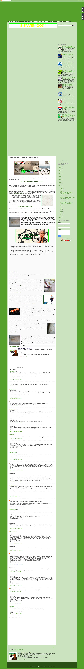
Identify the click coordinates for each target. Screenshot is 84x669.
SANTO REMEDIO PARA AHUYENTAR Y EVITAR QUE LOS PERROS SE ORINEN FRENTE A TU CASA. (68, 116)
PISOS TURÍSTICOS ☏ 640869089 (63, 21)
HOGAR (36, 21)
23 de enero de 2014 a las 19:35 (16, 438)
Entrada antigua (51, 647)
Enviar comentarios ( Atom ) (19, 649)
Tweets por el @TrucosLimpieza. (64, 160)
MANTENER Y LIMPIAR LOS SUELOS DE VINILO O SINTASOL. (67, 200)
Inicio (33, 647)
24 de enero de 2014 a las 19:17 (16, 459)
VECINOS (52, 21)
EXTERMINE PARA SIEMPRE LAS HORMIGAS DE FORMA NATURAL (68, 71)
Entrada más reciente (14, 647)
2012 (60, 185)
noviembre (62, 186)
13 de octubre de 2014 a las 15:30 (16, 470)
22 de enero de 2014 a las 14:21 (16, 431)
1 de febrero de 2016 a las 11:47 (16, 543)
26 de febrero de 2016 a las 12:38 (16, 564)
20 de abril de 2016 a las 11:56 (16, 585)
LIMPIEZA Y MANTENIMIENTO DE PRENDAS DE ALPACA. (66, 193)
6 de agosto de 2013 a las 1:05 (16, 385)
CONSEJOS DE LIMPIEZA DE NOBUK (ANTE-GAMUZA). (67, 85)
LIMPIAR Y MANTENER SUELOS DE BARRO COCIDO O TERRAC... (66, 203)
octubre (61, 188)
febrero (61, 212)
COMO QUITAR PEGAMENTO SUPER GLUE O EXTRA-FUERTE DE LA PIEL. (68, 107)
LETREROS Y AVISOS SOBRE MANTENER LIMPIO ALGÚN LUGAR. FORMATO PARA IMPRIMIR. (67, 63)
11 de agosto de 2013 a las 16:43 (16, 405)
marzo (61, 211)
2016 (60, 179)
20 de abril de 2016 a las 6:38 (15, 571)
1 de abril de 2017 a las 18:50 (15, 603)
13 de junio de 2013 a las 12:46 (16, 379)
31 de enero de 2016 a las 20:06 (16, 528)
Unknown (12, 434)
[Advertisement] (42, 11)
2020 (60, 173)
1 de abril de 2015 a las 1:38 (15, 481)
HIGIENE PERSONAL (43, 21)
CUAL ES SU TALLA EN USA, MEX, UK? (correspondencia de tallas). (68, 100)
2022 (60, 170)
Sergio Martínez (13, 371)
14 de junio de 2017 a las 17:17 (16, 613)
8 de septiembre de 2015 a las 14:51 (17, 519)
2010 (60, 217)
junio (61, 206)
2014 (60, 182)
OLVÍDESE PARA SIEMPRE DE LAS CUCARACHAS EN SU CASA (68, 47)
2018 (60, 176)
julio (61, 205)
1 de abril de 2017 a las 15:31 (15, 591)
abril (61, 209)
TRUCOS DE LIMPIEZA (27, 21)
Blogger (55, 666)
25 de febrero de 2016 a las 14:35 (16, 550)
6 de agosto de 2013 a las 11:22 (16, 398)
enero (61, 214)
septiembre (62, 189)
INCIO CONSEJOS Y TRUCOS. (15, 21)
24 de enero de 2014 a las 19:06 (16, 449)
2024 (60, 167)
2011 (60, 216)
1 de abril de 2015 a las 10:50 (15, 496)
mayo (61, 208)
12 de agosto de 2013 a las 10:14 (16, 422)
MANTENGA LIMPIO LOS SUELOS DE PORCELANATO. (68, 78)
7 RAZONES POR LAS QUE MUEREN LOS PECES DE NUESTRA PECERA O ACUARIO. (68, 55)
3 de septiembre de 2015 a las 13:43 (17, 506)
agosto (61, 191)
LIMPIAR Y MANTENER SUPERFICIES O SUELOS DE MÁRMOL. (67, 198)
